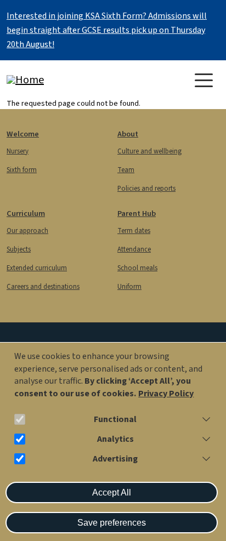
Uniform (129, 287)
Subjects (19, 249)
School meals (137, 268)
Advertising (115, 459)
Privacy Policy (166, 394)
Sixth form (22, 170)
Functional (115, 419)
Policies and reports (146, 188)
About (127, 134)
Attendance (134, 249)
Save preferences (111, 522)
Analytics (115, 439)
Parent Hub (136, 213)
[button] (204, 419)
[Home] (50, 80)
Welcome (23, 134)
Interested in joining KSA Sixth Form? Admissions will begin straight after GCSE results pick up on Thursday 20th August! (107, 30)
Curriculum (26, 213)
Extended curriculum (37, 268)
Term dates (133, 231)
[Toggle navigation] (204, 80)
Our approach (27, 231)
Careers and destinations (43, 287)
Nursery (18, 151)
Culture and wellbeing (149, 151)
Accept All (111, 492)
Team (125, 170)
